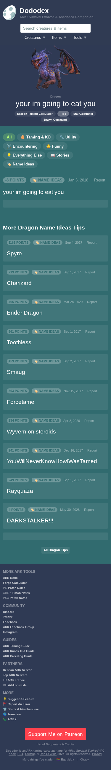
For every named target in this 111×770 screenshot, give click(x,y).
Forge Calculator (15, 582)
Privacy (97, 753)
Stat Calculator (83, 113)
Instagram (10, 632)
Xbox (12, 753)
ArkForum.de (17, 685)
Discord (8, 611)
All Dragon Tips (56, 550)
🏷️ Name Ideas (47, 180)
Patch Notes (16, 587)
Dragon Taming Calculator (35, 113)
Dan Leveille (48, 753)
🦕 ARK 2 (10, 719)
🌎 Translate (12, 714)
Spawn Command (55, 119)
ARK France (16, 680)
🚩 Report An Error (16, 704)
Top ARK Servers (15, 675)
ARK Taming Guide (16, 646)
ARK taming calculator (41, 750)
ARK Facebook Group (18, 627)
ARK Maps (10, 577)
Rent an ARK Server (17, 670)
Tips (63, 113)
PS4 (20, 753)
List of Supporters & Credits (55, 744)
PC (102, 750)
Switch (29, 753)
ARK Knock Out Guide (19, 651)
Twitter (7, 616)
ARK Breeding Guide (18, 656)
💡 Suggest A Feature (18, 699)
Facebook (10, 622)
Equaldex (67, 759)
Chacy (84, 759)
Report (99, 180)
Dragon (55, 96)
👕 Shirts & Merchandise (21, 709)
